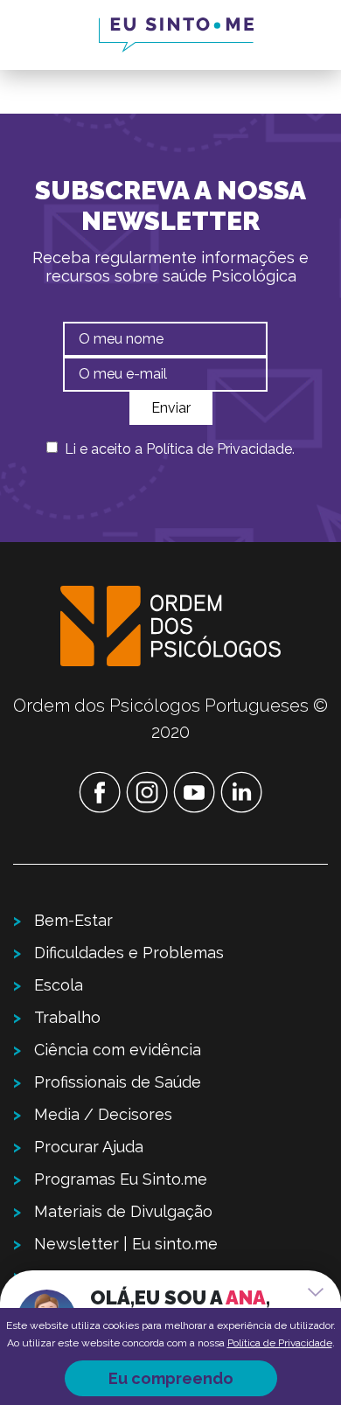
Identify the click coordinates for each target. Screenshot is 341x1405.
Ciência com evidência (117, 1049)
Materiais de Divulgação (123, 1211)
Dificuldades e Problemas (129, 952)
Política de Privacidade (219, 449)
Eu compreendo (170, 1378)
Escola (58, 985)
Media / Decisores (103, 1114)
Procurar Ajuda (88, 1146)
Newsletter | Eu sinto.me (126, 1244)
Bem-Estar (73, 920)
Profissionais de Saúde (117, 1082)
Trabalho (67, 1017)
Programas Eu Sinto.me (120, 1179)
